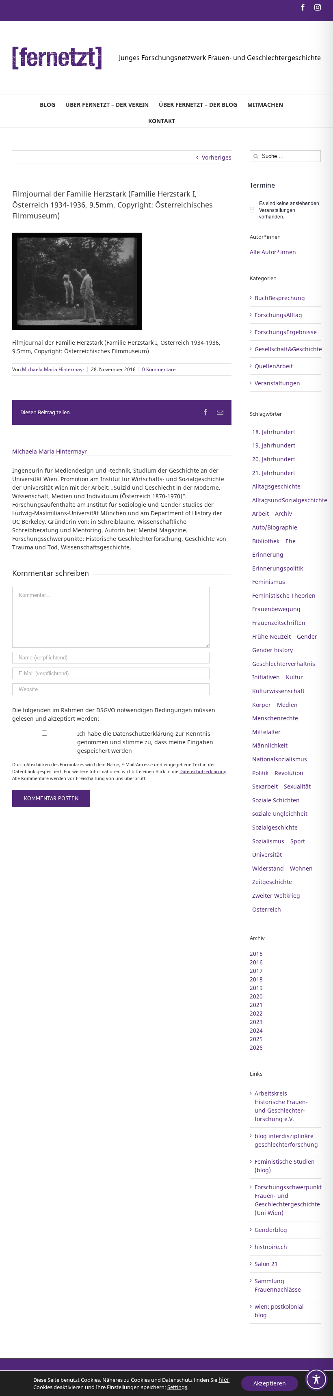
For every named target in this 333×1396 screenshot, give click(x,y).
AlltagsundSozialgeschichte (289, 500)
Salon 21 (266, 1264)
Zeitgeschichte (272, 882)
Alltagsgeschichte (276, 486)
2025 (256, 1039)
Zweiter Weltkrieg (276, 895)
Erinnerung (267, 554)
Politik (260, 773)
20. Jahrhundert (273, 459)
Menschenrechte (275, 718)
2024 (256, 1030)
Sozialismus (268, 841)
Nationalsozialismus (279, 759)
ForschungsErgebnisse (286, 332)
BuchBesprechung (280, 298)
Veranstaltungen (277, 383)
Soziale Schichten (276, 800)
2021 (256, 1005)
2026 (256, 1047)
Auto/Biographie (274, 527)
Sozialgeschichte (275, 827)
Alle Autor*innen (273, 252)
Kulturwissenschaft (278, 691)
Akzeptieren (269, 1383)
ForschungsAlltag (278, 315)
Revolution (289, 773)
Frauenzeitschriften (278, 623)
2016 (256, 962)
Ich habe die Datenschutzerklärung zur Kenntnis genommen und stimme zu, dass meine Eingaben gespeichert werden (145, 742)
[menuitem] (47, 103)
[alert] (285, 210)
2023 (256, 1022)
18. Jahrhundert (273, 432)
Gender (307, 636)
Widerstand (268, 868)
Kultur (294, 677)
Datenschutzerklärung (203, 771)
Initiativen (266, 677)
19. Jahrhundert (273, 445)
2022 (256, 1013)
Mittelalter (266, 732)
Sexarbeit (265, 786)
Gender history (272, 650)
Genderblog (271, 1230)
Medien (287, 705)
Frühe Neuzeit (271, 636)
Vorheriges (216, 157)
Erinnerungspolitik (277, 568)
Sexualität (297, 786)
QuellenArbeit (274, 366)
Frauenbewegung (276, 609)
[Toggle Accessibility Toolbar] (316, 1379)
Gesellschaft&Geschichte (286, 349)
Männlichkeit (270, 745)
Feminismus (268, 582)
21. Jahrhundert (273, 473)
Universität (267, 854)
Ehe (290, 541)
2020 (256, 996)
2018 (256, 979)
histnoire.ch (271, 1247)
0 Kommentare (159, 369)
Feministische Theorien (284, 595)
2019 (256, 988)
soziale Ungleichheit (279, 813)
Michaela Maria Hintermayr (53, 369)
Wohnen (301, 868)
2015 (256, 953)
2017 (256, 971)
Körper (261, 705)
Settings (177, 1387)
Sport (297, 841)
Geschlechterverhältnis (283, 664)
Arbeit (260, 513)
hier (223, 1379)
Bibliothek (265, 541)
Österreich (266, 909)
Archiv (283, 513)
